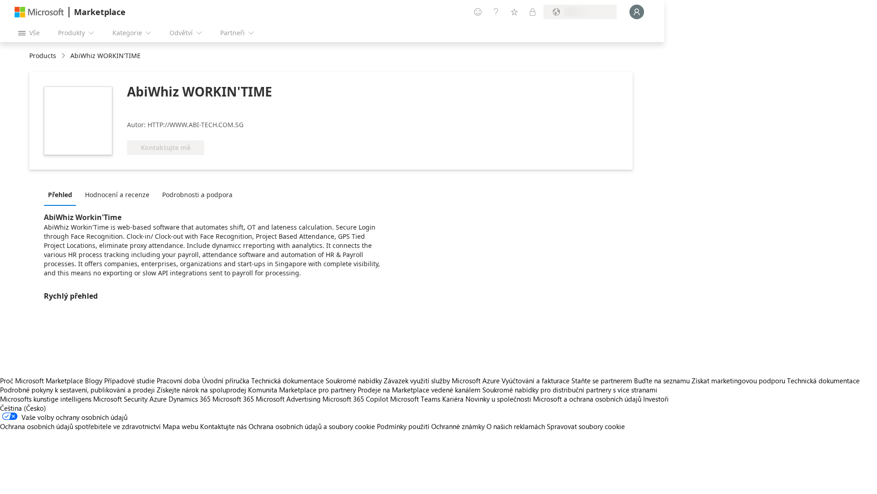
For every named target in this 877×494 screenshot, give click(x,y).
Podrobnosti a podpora (197, 194)
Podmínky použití (403, 426)
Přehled (60, 194)
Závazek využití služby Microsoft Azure (443, 380)
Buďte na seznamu (662, 380)
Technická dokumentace (287, 380)
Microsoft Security (120, 398)
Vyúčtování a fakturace (536, 380)
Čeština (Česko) (23, 408)
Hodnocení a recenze (117, 194)
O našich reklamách (515, 426)
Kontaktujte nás (223, 426)
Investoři (656, 398)
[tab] (62, 194)
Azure (158, 398)
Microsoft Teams (415, 398)
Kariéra (453, 398)
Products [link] (42, 55)
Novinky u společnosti (498, 398)
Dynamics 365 (190, 398)
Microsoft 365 (233, 398)
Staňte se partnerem (601, 380)
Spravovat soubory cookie (586, 426)
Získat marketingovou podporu (738, 380)
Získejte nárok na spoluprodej (201, 389)
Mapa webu (180, 426)
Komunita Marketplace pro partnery (302, 389)
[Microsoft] (39, 12)
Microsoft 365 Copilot (355, 398)
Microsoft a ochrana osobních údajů (587, 398)
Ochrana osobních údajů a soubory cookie (311, 426)
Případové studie (129, 380)
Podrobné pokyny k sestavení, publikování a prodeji (77, 389)
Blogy (93, 380)
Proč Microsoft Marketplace (41, 380)
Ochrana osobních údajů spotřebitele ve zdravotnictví (80, 426)
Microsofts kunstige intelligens (45, 398)
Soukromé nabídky (354, 380)
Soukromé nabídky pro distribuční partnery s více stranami (569, 389)
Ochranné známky (458, 426)
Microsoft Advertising (288, 398)
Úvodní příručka (225, 380)
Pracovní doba (178, 380)
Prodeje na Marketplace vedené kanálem (419, 389)
